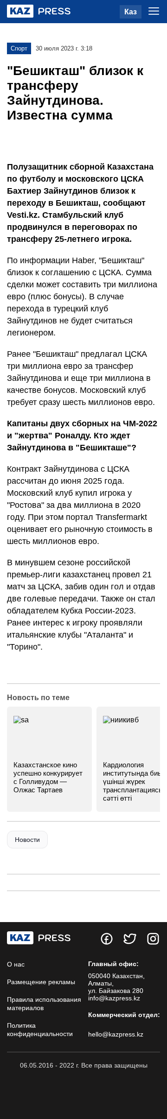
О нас (16, 964)
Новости (27, 839)
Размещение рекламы (41, 982)
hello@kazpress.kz (115, 1034)
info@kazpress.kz (114, 998)
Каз (130, 12)
